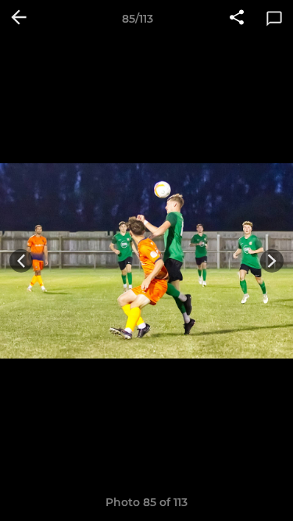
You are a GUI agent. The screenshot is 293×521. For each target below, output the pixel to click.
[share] (236, 19)
